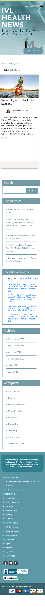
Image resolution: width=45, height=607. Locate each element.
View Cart (9, 548)
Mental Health (15, 411)
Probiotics (13, 424)
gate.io (11, 278)
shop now (33, 51)
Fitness (11, 398)
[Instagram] (4, 165)
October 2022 (14, 352)
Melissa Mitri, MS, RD (19, 111)
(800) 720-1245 (10, 486)
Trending (12, 431)
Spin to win (9, 519)
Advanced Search (11, 510)
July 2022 (12, 365)
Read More (6, 138)
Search (8, 182)
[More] (24, 164)
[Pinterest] (19, 165)
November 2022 (16, 346)
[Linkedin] (14, 165)
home (4, 64)
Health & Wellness (17, 405)
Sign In (8, 543)
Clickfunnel (13, 392)
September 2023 (16, 339)
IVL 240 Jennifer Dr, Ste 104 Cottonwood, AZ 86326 (22, 482)
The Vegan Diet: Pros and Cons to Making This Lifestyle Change (20, 248)
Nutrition (12, 418)
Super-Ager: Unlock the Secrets (21, 310)
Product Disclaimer (12, 502)
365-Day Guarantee (12, 527)
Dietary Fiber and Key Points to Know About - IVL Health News (21, 286)
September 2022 (16, 359)
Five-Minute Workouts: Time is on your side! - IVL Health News (22, 307)
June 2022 (13, 372)
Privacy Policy (10, 498)
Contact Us (9, 506)
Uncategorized (15, 437)
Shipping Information (13, 531)
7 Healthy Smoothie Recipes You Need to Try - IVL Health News (22, 316)
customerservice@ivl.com (14, 490)
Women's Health (16, 444)
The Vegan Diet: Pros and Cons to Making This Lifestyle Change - (22, 296)
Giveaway (9, 515)
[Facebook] (9, 165)
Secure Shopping (11, 535)
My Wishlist (10, 552)
